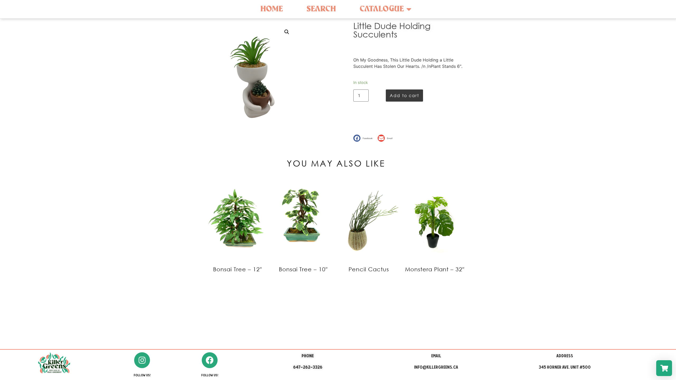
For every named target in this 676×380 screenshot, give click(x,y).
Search (321, 9)
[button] (364, 138)
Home (271, 9)
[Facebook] (210, 360)
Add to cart (404, 95)
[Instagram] (142, 360)
